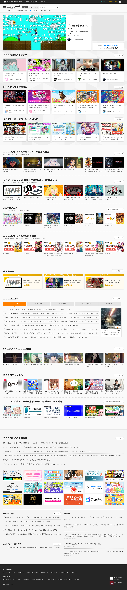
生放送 (16, 1)
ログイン (103, 1)
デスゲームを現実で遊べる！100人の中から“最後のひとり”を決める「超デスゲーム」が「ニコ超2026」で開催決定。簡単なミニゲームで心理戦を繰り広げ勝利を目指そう (93, 535)
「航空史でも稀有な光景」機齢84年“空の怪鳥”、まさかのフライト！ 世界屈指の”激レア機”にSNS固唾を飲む (39, 325)
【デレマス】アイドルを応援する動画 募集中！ (18, 10)
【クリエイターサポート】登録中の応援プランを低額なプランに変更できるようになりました (34, 464)
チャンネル (22, 1)
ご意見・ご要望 (16, 579)
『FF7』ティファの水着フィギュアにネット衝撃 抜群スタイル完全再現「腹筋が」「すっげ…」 (35, 309)
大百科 (27, 1)
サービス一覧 (6, 572)
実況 (32, 1)
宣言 (52, 572)
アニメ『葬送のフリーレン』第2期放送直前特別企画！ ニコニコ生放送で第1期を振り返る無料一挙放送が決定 (93, 552)
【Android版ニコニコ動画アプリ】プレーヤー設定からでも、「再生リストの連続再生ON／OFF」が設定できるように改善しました (47, 451)
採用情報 (77, 579)
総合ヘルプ (6, 579)
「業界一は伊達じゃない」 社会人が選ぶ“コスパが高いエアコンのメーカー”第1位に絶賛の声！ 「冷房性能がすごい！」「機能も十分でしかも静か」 (49, 317)
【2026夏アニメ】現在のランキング (42, 10)
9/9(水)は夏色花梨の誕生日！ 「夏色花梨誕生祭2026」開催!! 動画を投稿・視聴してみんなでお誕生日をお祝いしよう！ (43, 447)
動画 (8, 1)
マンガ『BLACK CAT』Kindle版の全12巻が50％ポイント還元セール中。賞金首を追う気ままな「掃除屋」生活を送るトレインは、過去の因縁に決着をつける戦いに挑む (49, 313)
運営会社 (74, 572)
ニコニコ (12, 7)
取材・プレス (68, 579)
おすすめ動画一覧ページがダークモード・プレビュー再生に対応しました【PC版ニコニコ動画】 (32, 530)
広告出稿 (59, 579)
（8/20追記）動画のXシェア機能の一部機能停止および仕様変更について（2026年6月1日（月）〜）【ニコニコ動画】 (32, 534)
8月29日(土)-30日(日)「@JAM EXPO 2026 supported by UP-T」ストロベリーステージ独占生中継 (35, 443)
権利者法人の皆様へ (37, 579)
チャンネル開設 (50, 579)
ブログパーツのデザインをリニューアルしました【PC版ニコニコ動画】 (27, 460)
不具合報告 (26, 579)
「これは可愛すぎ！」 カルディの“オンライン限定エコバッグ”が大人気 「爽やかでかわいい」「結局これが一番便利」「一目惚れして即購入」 (49, 321)
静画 (12, 1)
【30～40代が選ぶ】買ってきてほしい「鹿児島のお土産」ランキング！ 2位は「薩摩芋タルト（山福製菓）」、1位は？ (43, 337)
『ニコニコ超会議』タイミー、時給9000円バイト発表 (82, 544)
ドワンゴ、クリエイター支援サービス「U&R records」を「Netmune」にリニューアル (93, 517)
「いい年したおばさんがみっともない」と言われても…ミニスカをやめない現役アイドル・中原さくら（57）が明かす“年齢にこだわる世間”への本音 (49, 329)
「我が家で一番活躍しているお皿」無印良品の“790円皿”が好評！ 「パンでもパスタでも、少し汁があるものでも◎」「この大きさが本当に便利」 (49, 333)
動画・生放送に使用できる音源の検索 (37, 572)
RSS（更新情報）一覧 (19, 572)
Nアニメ (36, 1)
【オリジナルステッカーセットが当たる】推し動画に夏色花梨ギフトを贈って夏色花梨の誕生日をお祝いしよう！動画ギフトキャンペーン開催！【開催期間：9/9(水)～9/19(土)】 (62, 455)
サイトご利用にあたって (62, 572)
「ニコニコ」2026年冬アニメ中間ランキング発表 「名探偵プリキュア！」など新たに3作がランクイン (94, 526)
